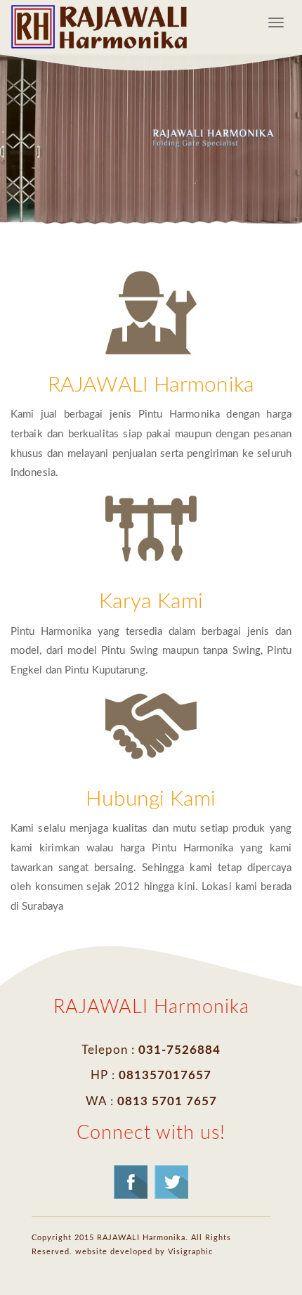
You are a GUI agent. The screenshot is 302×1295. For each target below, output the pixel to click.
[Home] (99, 27)
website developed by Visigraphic (144, 1252)
